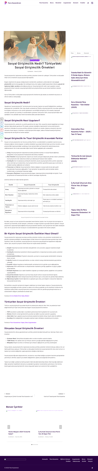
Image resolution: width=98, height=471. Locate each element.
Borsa (52, 3)
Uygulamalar (67, 3)
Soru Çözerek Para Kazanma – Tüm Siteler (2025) (80, 104)
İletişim (90, 461)
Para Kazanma (43, 3)
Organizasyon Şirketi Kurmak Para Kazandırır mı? (18, 395)
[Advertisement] (49, 16)
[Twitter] (88, 3)
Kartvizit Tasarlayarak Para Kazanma (54, 395)
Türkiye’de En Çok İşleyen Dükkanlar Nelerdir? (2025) (81, 158)
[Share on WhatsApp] (1, 137)
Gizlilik (84, 461)
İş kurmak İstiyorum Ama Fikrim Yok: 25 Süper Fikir (81, 185)
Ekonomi (75, 3)
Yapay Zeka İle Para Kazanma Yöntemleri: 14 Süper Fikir (80, 212)
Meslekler (58, 3)
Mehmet (31, 71)
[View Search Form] (92, 3)
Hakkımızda (76, 461)
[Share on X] (1, 119)
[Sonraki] (60, 427)
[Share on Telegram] (1, 133)
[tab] (31, 444)
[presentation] (81, 63)
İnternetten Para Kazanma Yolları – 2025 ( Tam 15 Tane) (81, 131)
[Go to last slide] (8, 427)
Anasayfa (45, 459)
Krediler (82, 3)
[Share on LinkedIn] (1, 126)
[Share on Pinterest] (1, 130)
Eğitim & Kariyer (34, 60)
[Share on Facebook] (1, 122)
